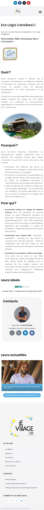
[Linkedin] (15, 3)
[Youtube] (28, 3)
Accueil (4, 32)
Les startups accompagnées (20, 32)
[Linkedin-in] (5, 500)
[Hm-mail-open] (12, 332)
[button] (40, 12)
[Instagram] (24, 3)
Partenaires (9, 457)
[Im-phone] (18, 332)
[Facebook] (32, 332)
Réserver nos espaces (12, 461)
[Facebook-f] (20, 3)
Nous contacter (10, 466)
